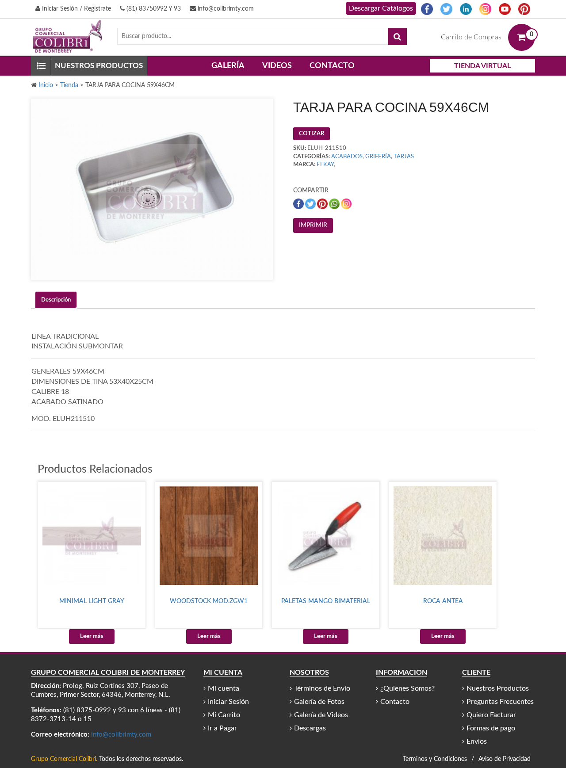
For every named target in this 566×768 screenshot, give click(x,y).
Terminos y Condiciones (435, 759)
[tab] (56, 300)
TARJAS (404, 157)
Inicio (45, 85)
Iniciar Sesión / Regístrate (75, 9)
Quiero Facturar (491, 714)
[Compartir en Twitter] (311, 203)
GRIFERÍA (378, 157)
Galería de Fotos (319, 701)
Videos (277, 66)
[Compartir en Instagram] (346, 203)
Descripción (56, 300)
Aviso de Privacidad (504, 759)
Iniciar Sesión (228, 701)
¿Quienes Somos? (407, 688)
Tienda (69, 85)
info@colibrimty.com (225, 9)
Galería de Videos (321, 714)
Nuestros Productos (498, 688)
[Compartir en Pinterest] (323, 203)
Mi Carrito (224, 714)
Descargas (310, 728)
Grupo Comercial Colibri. (64, 759)
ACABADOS (347, 157)
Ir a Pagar (222, 728)
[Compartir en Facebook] (299, 203)
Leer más (91, 636)
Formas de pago (491, 728)
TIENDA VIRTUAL (482, 65)
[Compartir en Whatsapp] (335, 203)
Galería (228, 66)
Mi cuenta (223, 688)
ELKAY (325, 165)
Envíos (477, 741)
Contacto (332, 66)
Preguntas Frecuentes (500, 701)
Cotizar (311, 134)
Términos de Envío (322, 688)
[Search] (397, 36)
